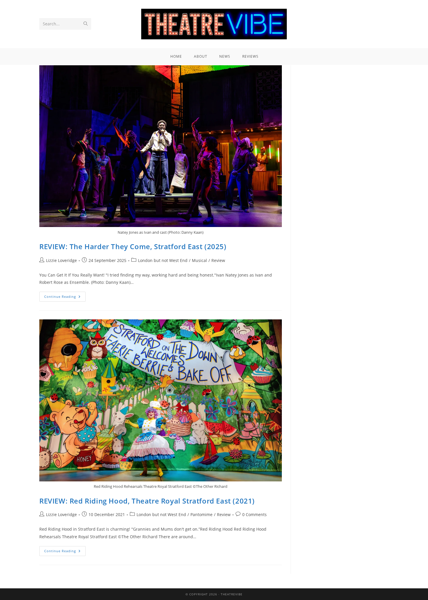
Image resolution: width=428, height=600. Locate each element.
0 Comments (254, 514)
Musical (199, 260)
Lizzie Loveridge (61, 260)
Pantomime (201, 514)
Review (218, 260)
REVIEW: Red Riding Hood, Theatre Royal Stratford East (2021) (147, 501)
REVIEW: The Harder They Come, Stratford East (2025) (133, 246)
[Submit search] (85, 24)
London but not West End (163, 260)
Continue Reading (65, 295)
